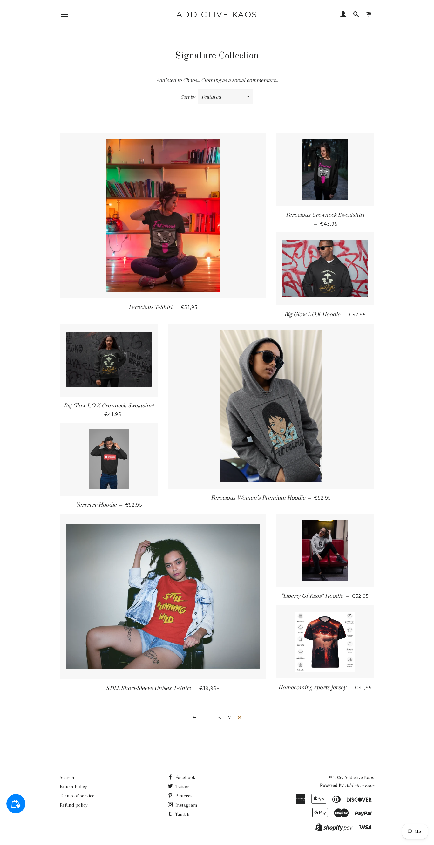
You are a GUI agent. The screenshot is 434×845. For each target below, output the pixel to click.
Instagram (185, 805)
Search (67, 777)
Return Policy (73, 786)
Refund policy (74, 805)
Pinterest (184, 796)
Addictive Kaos (217, 14)
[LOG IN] (343, 15)
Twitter (181, 786)
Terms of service (77, 796)
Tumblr (182, 814)
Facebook (184, 777)
